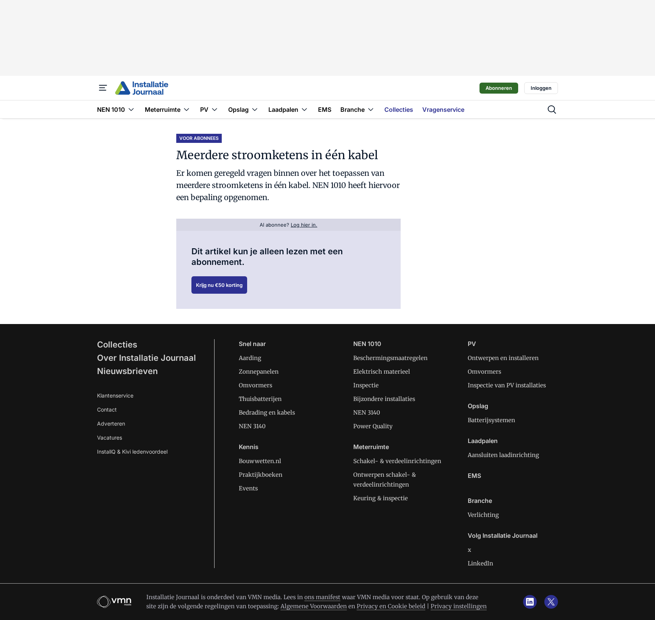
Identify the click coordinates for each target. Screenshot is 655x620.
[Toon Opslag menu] (254, 109)
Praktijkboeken (260, 474)
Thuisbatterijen (260, 398)
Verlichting (483, 514)
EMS (474, 475)
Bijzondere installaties (384, 398)
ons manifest (322, 597)
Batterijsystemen (491, 420)
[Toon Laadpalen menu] (304, 109)
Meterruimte (371, 447)
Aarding (250, 358)
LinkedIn (480, 563)
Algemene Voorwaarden (313, 606)
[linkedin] (530, 602)
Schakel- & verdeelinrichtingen (397, 461)
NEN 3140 (252, 426)
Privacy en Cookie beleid (391, 606)
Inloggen (541, 88)
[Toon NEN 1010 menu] (131, 109)
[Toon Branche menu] (370, 109)
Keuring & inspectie (380, 498)
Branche (480, 500)
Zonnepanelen (259, 371)
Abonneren (499, 88)
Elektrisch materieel (381, 371)
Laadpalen (483, 441)
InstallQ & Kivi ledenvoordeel (132, 451)
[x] (551, 602)
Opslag (478, 406)
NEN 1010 (367, 344)
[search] (552, 109)
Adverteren (111, 423)
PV (472, 344)
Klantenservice (115, 395)
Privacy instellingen (459, 606)
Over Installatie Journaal (146, 358)
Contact (107, 409)
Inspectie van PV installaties (507, 385)
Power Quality (373, 426)
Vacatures (109, 437)
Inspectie (366, 385)
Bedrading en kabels (267, 412)
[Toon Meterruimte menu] (186, 109)
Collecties (117, 344)
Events (248, 488)
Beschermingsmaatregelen (390, 358)
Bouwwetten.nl (260, 461)
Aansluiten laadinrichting (503, 455)
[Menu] (103, 88)
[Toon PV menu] (214, 109)
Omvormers (255, 385)
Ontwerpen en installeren (503, 358)
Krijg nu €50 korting (219, 285)
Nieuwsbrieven (127, 371)
